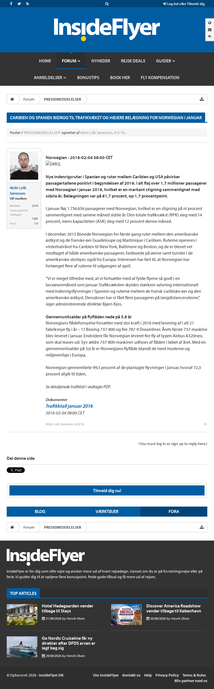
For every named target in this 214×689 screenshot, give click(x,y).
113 (36, 223)
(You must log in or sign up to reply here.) (172, 443)
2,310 (35, 205)
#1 (205, 424)
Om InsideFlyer (106, 675)
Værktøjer (107, 511)
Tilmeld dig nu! (107, 490)
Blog (40, 511)
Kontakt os (131, 675)
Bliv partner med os (190, 680)
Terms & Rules (194, 675)
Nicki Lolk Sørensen (96, 132)
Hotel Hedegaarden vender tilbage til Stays (67, 608)
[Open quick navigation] (201, 99)
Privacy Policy (167, 675)
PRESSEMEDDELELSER (42, 132)
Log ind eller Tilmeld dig (185, 3)
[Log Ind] (209, 36)
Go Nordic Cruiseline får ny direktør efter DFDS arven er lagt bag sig (68, 643)
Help (148, 675)
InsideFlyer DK (51, 675)
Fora (174, 511)
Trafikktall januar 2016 (69, 406)
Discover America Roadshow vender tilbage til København (173, 608)
